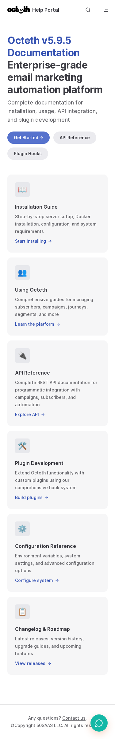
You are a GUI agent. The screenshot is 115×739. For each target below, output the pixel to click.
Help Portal (45, 10)
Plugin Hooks (28, 153)
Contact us (74, 718)
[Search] (88, 9)
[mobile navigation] (105, 10)
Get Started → (28, 137)
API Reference (75, 137)
